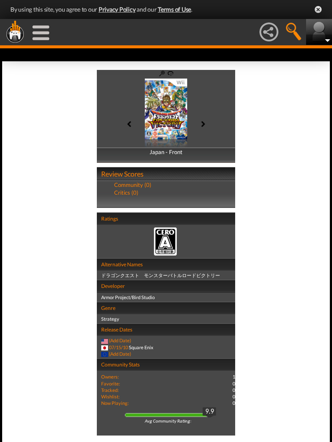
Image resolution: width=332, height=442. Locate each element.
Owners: (110, 376)
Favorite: (110, 383)
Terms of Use (174, 9)
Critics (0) (126, 192)
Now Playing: (115, 403)
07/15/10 (118, 347)
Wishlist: (110, 396)
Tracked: (110, 390)
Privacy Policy (117, 9)
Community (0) (132, 184)
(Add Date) (120, 340)
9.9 (209, 411)
